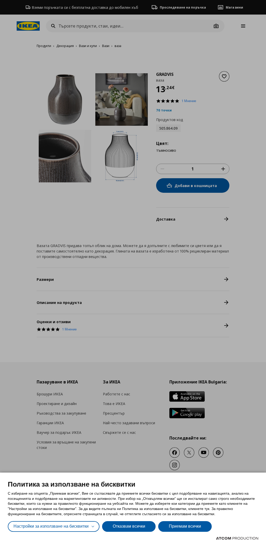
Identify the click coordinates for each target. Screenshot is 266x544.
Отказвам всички (129, 526)
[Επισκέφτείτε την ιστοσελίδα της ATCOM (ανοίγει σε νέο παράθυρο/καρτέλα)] (237, 538)
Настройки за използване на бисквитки (51, 526)
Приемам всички (185, 526)
